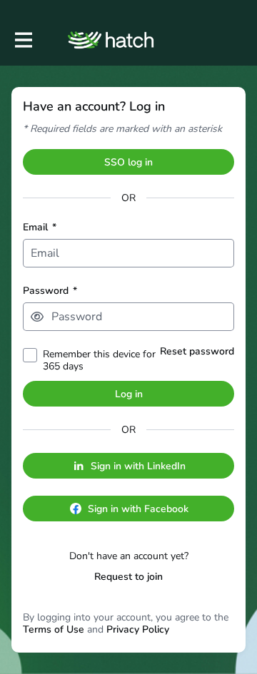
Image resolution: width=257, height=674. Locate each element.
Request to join (128, 577)
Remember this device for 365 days (99, 360)
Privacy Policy (137, 629)
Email (39, 227)
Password (50, 291)
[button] (37, 316)
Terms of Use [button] (53, 629)
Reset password (197, 351)
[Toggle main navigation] (22, 40)
